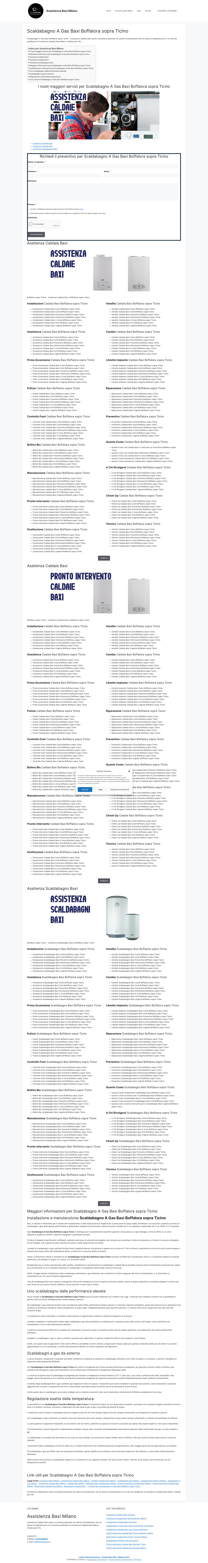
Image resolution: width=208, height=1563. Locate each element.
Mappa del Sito (123, 1557)
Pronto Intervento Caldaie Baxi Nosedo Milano (126, 1548)
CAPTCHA (32, 218)
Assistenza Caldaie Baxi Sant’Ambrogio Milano (126, 1518)
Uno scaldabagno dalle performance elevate (48, 71)
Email (107, 171)
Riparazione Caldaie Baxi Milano (48, 1486)
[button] (129, 771)
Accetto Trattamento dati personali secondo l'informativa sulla (57, 209)
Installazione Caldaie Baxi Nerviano (121, 1522)
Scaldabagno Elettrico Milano (154, 1481)
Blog (139, 11)
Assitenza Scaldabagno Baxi (41, 63)
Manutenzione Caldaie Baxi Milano (101, 1483)
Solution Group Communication (121, 1560)
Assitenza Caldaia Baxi (39, 57)
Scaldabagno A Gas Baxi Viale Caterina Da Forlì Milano (130, 1526)
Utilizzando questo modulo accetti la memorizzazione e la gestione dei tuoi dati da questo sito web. (68, 213)
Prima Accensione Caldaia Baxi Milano (134, 1483)
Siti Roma (137, 1560)
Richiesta (32, 181)
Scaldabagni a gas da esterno (42, 74)
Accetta (85, 789)
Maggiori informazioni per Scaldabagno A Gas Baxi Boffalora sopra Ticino (60, 65)
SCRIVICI (104, 558)
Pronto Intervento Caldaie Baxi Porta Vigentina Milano (129, 1533)
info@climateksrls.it (42, 1542)
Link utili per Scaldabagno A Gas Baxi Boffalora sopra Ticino (54, 79)
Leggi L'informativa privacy (89, 1557)
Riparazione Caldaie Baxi (75, 1486)
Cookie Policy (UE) (109, 1557)
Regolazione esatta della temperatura (45, 77)
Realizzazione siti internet (97, 1560)
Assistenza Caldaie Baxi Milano (52, 1483)
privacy (81, 209)
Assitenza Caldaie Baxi (39, 60)
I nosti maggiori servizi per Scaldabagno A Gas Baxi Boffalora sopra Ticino (60, 51)
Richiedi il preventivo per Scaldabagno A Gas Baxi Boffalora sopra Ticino (60, 54)
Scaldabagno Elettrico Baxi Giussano (122, 1541)
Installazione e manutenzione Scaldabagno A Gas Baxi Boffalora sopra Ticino (62, 68)
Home (108, 11)
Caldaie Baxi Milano (76, 1483)
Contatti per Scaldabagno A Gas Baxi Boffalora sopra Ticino (114, 1486)
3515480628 (42, 1539)
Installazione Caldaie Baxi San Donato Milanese (126, 1529)
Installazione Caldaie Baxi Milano (75, 1481)
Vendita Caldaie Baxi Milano (103, 1481)
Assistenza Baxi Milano (61, 10)
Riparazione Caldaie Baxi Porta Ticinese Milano (126, 1537)
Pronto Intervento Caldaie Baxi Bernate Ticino (126, 1544)
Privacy (32, 204)
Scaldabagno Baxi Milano (128, 1481)
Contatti (148, 11)
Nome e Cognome (37, 162)
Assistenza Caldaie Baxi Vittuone (120, 1515)
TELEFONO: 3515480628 (167, 11)
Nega (101, 789)
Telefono (33, 171)
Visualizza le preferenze (119, 789)
